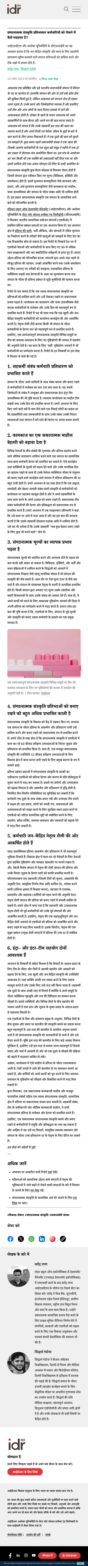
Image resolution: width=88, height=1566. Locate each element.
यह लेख (34, 1191)
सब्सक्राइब (71, 1556)
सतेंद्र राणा (13, 69)
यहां (50, 1172)
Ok (80, 1563)
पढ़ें (32, 1147)
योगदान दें (47, 1556)
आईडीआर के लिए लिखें (25, 1472)
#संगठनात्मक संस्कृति (36, 1215)
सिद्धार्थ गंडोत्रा (28, 69)
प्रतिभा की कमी (23, 231)
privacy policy (71, 1563)
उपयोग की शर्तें (33, 1535)
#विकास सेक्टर (15, 1215)
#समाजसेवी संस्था (59, 1215)
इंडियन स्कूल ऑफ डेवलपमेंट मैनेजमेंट (27, 209)
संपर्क (48, 1535)
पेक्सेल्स (45, 693)
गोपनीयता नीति (14, 1535)
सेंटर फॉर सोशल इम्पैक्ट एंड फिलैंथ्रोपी (42, 215)
